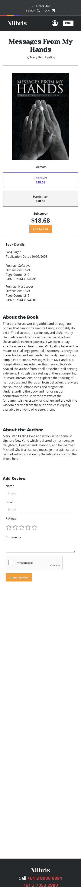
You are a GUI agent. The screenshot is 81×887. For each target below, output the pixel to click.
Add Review (14, 478)
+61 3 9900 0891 (40, 6)
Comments (13, 537)
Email (9, 502)
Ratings (11, 518)
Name (10, 486)
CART (47, 10)
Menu (68, 23)
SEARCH (31, 10)
